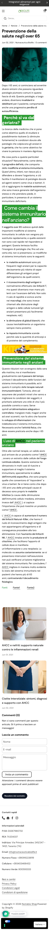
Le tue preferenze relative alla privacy (27, 921)
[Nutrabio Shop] (24, 11)
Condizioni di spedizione (15, 892)
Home (4, 25)
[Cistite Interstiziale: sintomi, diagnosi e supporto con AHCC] (24, 677)
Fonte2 (30, 587)
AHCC (21, 441)
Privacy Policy (9, 883)
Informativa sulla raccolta (16, 926)
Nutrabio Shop (29, 904)
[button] (44, 11)
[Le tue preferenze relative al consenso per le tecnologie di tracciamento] (4, 925)
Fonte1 (16, 587)
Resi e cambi (8, 879)
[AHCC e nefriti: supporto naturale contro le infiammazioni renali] (24, 624)
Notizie (14, 25)
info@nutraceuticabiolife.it (23, 852)
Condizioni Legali (11, 888)
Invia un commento (16, 774)
